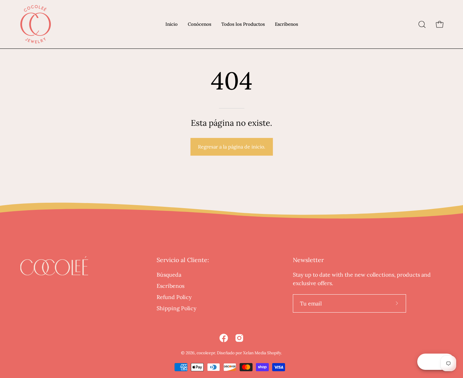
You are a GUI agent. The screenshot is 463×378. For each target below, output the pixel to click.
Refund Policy (174, 297)
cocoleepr (206, 352)
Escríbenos (170, 285)
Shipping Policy (176, 308)
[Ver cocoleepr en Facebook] (224, 338)
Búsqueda (169, 274)
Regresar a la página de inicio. (231, 147)
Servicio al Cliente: (183, 260)
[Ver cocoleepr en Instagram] (239, 338)
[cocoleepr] (35, 24)
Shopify (274, 352)
